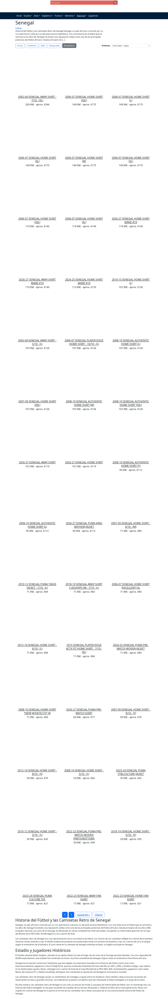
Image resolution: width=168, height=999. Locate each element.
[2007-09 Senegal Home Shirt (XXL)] (37, 376)
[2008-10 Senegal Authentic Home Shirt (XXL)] (131, 376)
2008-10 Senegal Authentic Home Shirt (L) (131, 342)
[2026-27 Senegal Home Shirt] (84, 437)
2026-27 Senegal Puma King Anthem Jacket (84, 524)
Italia (36, 15)
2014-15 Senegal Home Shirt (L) (131, 281)
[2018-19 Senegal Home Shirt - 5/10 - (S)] (131, 806)
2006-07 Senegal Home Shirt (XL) (37, 159)
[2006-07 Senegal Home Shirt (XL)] (37, 132)
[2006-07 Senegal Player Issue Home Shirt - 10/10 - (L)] (84, 315)
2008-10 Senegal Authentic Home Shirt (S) (131, 464)
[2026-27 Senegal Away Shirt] (37, 437)
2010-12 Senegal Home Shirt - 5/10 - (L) (37, 833)
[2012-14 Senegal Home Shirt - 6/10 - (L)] (37, 619)
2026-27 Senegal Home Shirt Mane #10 (131, 220)
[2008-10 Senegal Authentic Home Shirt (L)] (131, 315)
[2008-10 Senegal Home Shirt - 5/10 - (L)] (84, 745)
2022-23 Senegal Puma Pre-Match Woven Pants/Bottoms (84, 835)
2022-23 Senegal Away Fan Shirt (84, 897)
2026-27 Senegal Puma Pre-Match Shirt (84, 711)
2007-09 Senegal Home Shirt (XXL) (37, 403)
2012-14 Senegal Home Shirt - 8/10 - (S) (37, 772)
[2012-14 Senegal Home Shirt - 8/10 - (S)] (37, 745)
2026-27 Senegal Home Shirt (84, 462)
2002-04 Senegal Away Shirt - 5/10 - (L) (37, 342)
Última (98, 914)
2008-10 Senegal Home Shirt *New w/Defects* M (37, 711)
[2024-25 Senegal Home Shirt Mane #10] (84, 254)
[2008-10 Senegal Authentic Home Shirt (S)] (131, 437)
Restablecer (69, 45)
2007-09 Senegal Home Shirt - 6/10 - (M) (130, 524)
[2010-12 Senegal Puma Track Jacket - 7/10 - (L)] (37, 558)
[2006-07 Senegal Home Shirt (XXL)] (84, 71)
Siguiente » (83, 914)
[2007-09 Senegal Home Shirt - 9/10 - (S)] (131, 684)
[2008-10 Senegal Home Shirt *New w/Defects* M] (37, 684)
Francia (58, 15)
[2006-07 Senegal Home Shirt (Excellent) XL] (131, 558)
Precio (20, 45)
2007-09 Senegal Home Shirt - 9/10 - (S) (130, 711)
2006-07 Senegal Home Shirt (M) (84, 159)
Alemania (69, 15)
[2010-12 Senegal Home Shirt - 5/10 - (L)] (37, 806)
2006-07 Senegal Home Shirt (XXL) (84, 98)
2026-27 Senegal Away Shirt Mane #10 (37, 281)
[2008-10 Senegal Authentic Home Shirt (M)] (84, 376)
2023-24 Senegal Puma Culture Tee (37, 897)
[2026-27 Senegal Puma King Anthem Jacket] (84, 497)
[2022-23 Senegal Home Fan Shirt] (131, 870)
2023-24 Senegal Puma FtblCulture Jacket (130, 772)
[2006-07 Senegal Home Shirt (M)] (84, 132)
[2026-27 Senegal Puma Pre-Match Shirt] (84, 684)
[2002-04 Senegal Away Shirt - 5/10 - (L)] (37, 315)
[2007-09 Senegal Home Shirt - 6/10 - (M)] (131, 497)
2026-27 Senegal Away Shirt (37, 462)
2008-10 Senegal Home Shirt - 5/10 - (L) (84, 772)
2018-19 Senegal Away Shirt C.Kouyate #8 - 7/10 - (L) (84, 585)
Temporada (54, 45)
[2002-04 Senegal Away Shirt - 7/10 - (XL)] (37, 71)
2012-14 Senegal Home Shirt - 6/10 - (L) (37, 646)
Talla (43, 45)
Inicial (19, 15)
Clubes (18, 28)
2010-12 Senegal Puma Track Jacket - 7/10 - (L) (37, 585)
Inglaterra (46, 15)
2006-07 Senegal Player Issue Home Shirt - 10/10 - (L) (84, 342)
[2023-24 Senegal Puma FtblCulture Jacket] (131, 745)
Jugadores (93, 15)
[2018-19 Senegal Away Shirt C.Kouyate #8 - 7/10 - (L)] (84, 558)
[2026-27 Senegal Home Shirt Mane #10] (131, 193)
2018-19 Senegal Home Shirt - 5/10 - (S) (130, 833)
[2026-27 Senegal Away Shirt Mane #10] (37, 254)
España (27, 15)
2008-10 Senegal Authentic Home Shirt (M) (84, 403)
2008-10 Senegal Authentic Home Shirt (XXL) (131, 403)
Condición (31, 45)
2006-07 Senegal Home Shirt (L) (131, 98)
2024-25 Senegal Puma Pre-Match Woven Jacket (131, 646)
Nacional (81, 15)
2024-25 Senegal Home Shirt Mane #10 (84, 281)
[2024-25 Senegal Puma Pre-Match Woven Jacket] (131, 619)
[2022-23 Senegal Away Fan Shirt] (84, 870)
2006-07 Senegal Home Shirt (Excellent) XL (131, 585)
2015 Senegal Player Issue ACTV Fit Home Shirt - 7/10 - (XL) (84, 648)
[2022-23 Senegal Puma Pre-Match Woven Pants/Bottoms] (84, 806)
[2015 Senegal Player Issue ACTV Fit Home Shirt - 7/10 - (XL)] (84, 619)
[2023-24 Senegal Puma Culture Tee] (37, 870)
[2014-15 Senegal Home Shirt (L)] (131, 254)
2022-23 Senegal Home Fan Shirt (130, 897)
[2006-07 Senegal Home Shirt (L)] (131, 71)
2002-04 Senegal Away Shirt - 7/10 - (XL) (37, 98)
